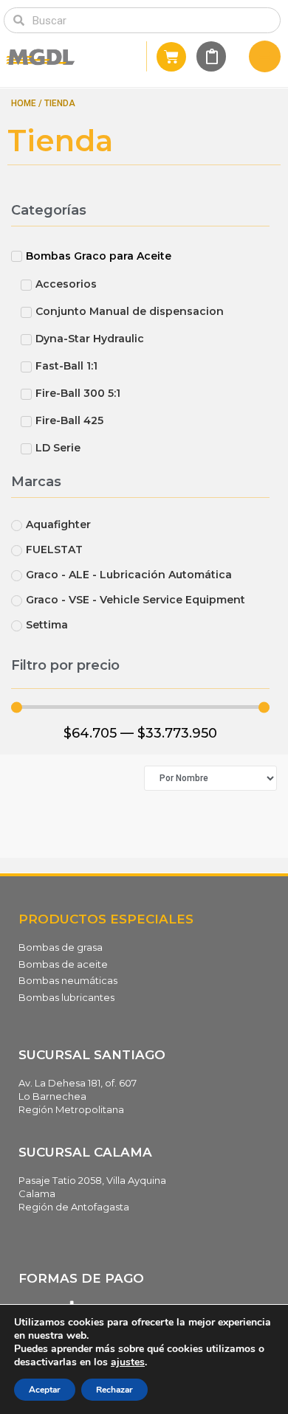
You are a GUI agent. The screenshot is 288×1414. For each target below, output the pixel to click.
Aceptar (45, 1390)
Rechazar (114, 1390)
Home (23, 103)
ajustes (128, 1362)
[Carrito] (171, 57)
